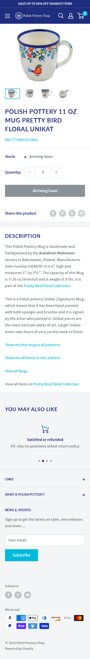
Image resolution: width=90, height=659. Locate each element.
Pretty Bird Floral (21, 140)
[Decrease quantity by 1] (29, 172)
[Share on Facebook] (53, 213)
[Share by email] (81, 213)
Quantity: (13, 172)
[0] (81, 16)
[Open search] (61, 16)
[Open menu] (7, 16)
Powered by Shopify (19, 648)
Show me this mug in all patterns (32, 345)
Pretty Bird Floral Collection (47, 286)
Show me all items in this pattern (32, 358)
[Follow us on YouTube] (27, 594)
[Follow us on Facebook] (8, 594)
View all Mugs (16, 371)
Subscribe (21, 555)
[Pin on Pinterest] (62, 213)
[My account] (70, 16)
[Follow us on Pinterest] (18, 594)
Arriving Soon (45, 190)
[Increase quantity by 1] (56, 172)
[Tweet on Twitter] (72, 213)
